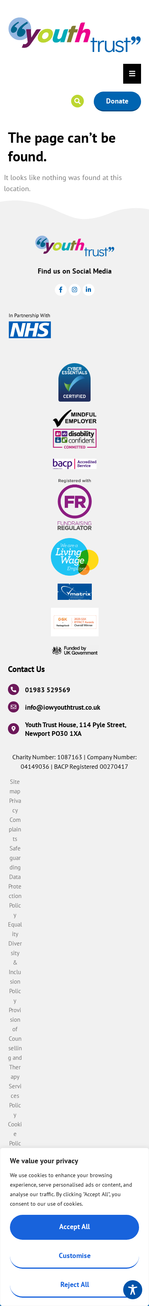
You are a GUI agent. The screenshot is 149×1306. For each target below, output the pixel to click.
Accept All (74, 1226)
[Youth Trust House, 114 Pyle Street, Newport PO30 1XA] (13, 728)
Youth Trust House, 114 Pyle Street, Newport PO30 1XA (75, 729)
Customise (75, 1255)
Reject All (74, 1284)
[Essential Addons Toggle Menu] (132, 74)
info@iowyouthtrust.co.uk (62, 707)
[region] (74, 1227)
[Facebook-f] (61, 290)
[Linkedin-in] (89, 290)
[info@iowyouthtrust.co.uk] (13, 706)
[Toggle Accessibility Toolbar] (132, 1289)
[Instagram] (75, 290)
